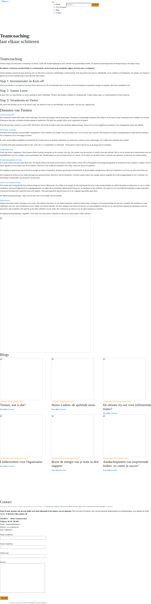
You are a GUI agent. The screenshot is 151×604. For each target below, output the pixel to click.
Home (58, 4)
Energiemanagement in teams (11, 160)
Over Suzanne (61, 7)
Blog (57, 10)
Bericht (2, 562)
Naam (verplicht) (6, 535)
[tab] (75, 114)
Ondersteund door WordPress (19, 603)
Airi (36, 603)
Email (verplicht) (6, 544)
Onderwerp (4, 553)
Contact (58, 13)
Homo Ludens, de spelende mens (73, 405)
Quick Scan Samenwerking (10, 182)
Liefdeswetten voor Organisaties (21, 462)
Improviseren (5, 200)
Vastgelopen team (6, 150)
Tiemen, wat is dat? (13, 405)
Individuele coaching (8, 130)
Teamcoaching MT (7, 115)
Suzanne (11, 409)
